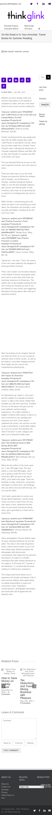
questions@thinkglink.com (10, 4)
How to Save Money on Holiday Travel (9, 682)
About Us (5, 784)
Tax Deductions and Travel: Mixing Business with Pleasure (27, 689)
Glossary (5, 790)
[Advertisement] (26, 324)
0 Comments (5, 693)
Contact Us (5, 787)
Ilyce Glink (8, 92)
